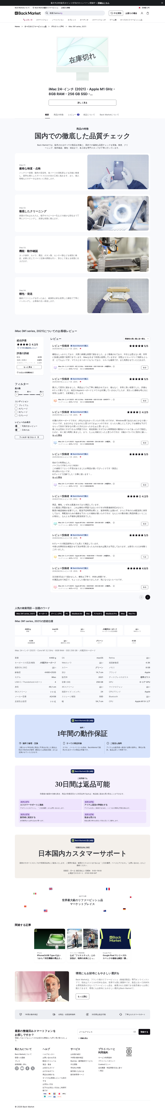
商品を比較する (48, 1074)
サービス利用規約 (105, 1058)
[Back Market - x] (33, 1068)
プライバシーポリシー (106, 1061)
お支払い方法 (48, 1084)
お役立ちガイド (48, 1068)
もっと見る (57, 435)
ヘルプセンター (48, 1054)
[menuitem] (42, 19)
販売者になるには (77, 1071)
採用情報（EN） (21, 1064)
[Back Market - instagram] (17, 1068)
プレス (17, 1061)
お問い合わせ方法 (49, 1058)
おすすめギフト (48, 1071)
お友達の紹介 (76, 1054)
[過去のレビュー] (141, 597)
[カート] (147, 13)
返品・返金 (47, 1064)
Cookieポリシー (104, 1064)
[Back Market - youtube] (22, 1068)
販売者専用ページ (77, 1074)
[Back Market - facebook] (27, 1068)
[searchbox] (76, 13)
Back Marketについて (23, 1054)
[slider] (16, 394)
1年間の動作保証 (77, 1058)
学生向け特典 (76, 1068)
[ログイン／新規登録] (142, 13)
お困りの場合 (131, 13)
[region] (82, 946)
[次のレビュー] (147, 597)
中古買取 (74, 1064)
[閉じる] (162, 3)
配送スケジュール (49, 1061)
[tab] (47, 114)
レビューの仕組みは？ (26, 372)
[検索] (47, 13)
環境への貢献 (20, 1058)
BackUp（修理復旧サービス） (82, 1061)
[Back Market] (28, 13)
